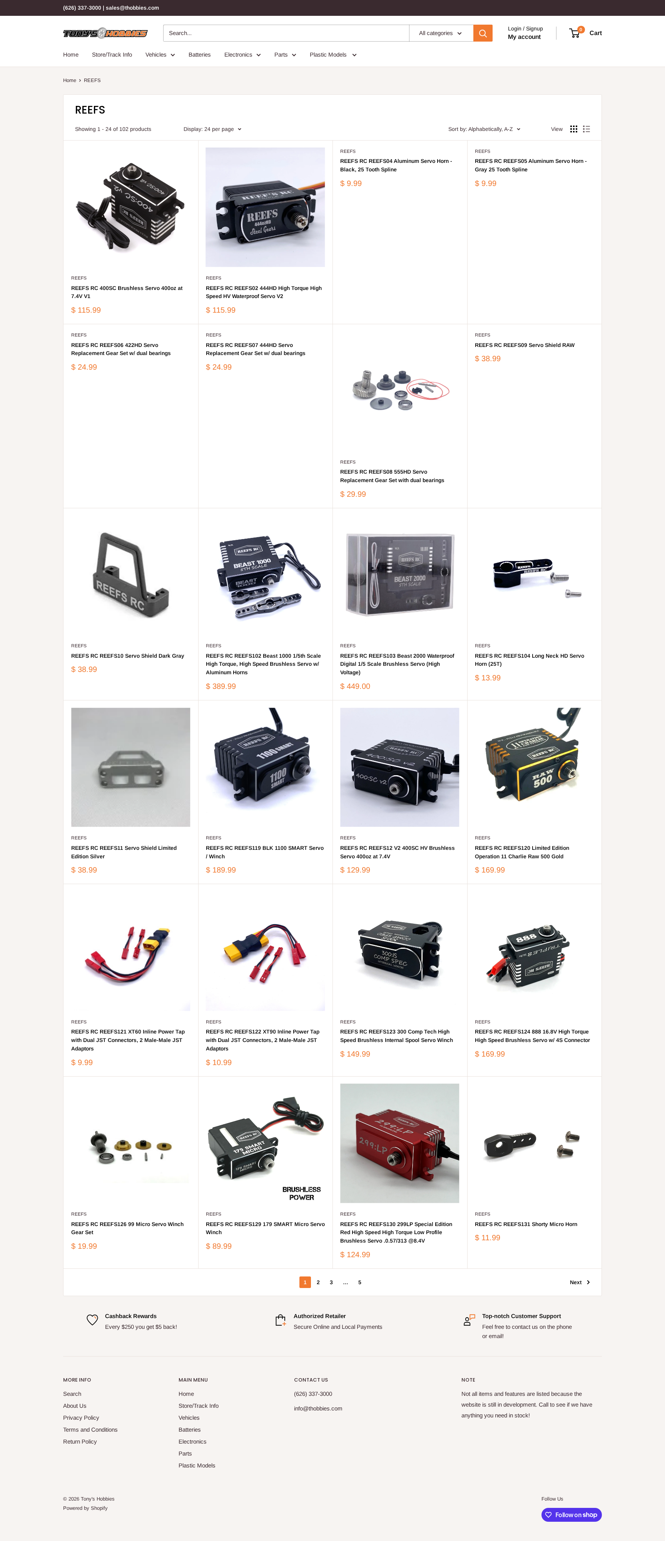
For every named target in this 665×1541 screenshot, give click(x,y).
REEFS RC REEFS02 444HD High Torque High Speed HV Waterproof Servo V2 (264, 292)
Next (575, 1282)
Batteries (200, 54)
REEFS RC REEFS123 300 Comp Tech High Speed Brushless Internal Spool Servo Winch (396, 1035)
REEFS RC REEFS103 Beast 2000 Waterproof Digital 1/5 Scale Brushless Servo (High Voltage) (397, 664)
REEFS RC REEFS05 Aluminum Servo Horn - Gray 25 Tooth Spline (531, 165)
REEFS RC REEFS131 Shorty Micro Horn (526, 1224)
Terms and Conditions (90, 1429)
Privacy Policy (81, 1417)
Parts (281, 54)
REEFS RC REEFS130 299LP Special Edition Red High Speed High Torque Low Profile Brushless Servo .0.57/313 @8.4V (396, 1232)
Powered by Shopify (85, 1508)
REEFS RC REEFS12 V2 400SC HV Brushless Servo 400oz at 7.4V (397, 852)
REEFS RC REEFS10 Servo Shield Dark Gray (127, 656)
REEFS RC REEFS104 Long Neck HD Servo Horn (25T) (529, 660)
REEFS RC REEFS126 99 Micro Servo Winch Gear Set (127, 1228)
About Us (75, 1405)
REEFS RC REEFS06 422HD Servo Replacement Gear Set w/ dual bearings (121, 349)
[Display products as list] (586, 129)
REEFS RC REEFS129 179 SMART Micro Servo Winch (265, 1228)
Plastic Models (329, 54)
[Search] (483, 33)
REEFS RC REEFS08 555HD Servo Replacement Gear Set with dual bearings (392, 476)
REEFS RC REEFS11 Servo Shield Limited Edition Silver (124, 852)
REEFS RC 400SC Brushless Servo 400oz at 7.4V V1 (126, 292)
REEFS (92, 80)
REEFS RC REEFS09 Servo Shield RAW (525, 345)
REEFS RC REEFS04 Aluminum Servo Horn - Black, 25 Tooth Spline (396, 165)
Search (72, 1393)
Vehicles (156, 54)
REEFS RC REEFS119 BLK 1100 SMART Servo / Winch (265, 852)
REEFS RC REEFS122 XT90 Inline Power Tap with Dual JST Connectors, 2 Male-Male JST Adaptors (262, 1039)
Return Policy (80, 1441)
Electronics (238, 54)
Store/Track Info (112, 54)
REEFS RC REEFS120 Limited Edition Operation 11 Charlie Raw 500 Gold (522, 852)
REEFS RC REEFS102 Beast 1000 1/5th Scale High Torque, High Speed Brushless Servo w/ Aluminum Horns (263, 664)
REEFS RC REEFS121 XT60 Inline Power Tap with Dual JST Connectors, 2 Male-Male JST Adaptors (128, 1039)
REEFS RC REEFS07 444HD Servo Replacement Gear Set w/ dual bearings (256, 349)
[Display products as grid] (573, 129)
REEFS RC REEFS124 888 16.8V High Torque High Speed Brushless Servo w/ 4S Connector (532, 1035)
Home (71, 54)
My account (524, 37)
